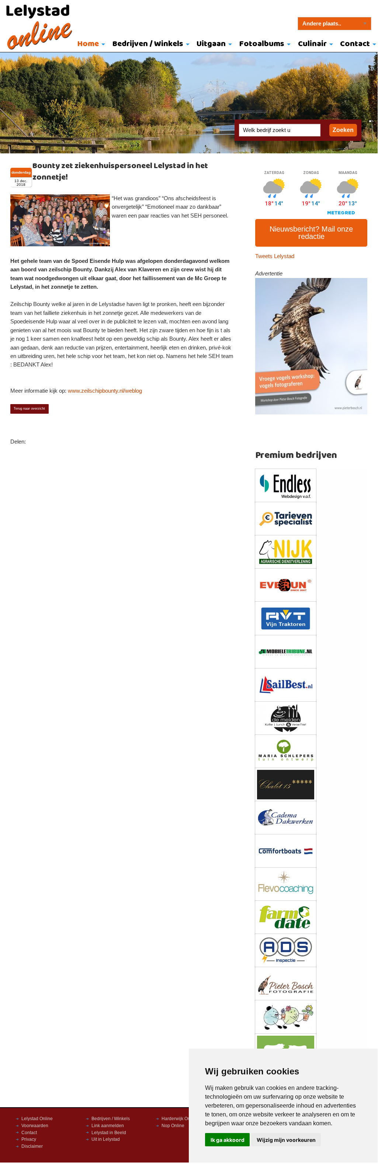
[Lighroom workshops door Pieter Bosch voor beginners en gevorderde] (311, 346)
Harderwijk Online (180, 1118)
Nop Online (173, 1125)
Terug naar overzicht (29, 408)
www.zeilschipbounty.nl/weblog (105, 391)
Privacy (28, 1139)
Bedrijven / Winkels (147, 44)
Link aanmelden (107, 1125)
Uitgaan (211, 44)
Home (88, 44)
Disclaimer (32, 1146)
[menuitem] (89, 45)
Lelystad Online (37, 1118)
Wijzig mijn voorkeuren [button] (286, 1140)
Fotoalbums (261, 44)
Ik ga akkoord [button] (228, 1140)
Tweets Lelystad (274, 256)
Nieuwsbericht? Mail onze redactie (311, 232)
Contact (29, 1132)
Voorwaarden (34, 1125)
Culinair (312, 44)
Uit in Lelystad (105, 1139)
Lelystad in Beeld (108, 1132)
